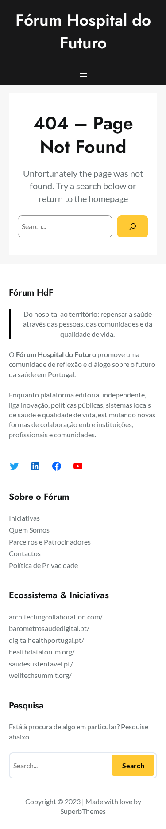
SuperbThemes (83, 811)
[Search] (132, 226)
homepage (108, 198)
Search (133, 765)
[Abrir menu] (83, 75)
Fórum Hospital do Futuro (83, 31)
